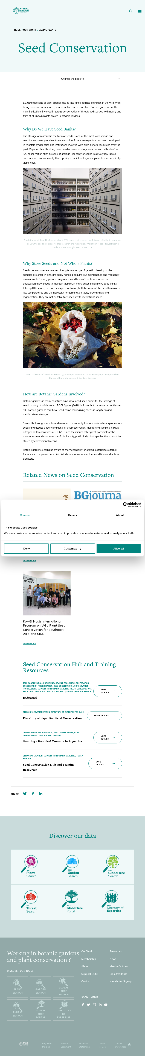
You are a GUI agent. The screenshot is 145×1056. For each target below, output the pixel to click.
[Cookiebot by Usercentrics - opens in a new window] (125, 505)
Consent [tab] (25, 515)
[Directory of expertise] (114, 902)
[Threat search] (31, 902)
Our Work (29, 30)
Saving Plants (47, 30)
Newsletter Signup (121, 981)
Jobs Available (118, 974)
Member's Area (119, 966)
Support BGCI (89, 974)
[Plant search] (31, 867)
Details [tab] (72, 515)
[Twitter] (88, 1005)
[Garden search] (72, 867)
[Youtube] (106, 1005)
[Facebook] (83, 1005)
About (85, 966)
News (113, 959)
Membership (88, 959)
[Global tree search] (114, 867)
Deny (26, 548)
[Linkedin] (100, 1005)
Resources (116, 951)
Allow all (118, 548)
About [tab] (120, 515)
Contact (86, 981)
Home (17, 30)
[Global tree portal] (72, 902)
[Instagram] (94, 1005)
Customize (70, 548)
